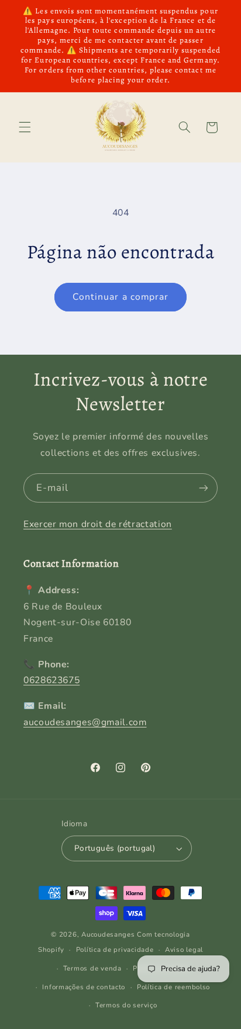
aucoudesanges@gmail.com (85, 722)
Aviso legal (184, 949)
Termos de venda (92, 968)
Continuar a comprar (120, 296)
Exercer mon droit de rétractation (97, 524)
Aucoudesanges (108, 934)
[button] (24, 127)
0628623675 (51, 680)
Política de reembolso (173, 987)
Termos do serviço (126, 1005)
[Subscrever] (203, 487)
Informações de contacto (83, 987)
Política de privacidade (115, 949)
